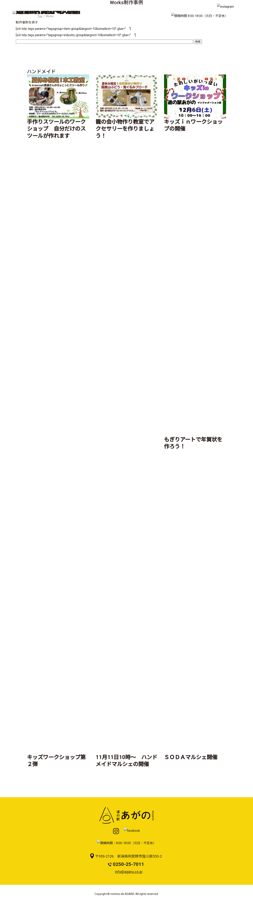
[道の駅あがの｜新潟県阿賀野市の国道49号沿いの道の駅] (47, 14)
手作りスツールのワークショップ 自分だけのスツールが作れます (56, 129)
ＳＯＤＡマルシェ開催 (190, 757)
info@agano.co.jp (128, 872)
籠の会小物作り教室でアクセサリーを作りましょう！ (125, 129)
